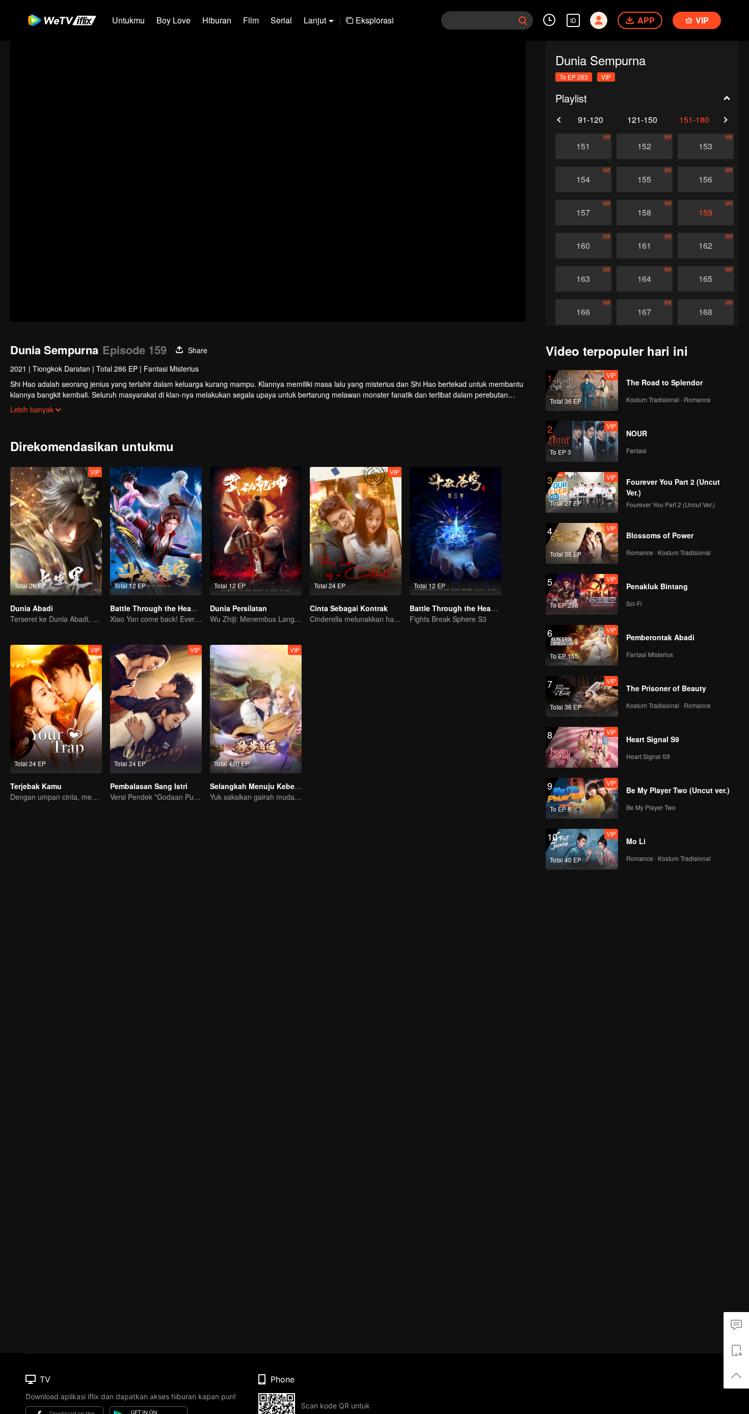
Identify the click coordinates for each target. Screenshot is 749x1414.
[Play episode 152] (645, 146)
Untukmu (128, 20)
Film (251, 20)
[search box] (523, 20)
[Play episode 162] (706, 245)
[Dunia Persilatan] (256, 531)
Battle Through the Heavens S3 (464, 608)
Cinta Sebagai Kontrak (349, 608)
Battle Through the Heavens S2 (164, 608)
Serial (281, 20)
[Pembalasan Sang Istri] (156, 709)
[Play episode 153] (706, 146)
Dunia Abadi (31, 608)
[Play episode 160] (583, 245)
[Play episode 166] (583, 312)
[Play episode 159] (706, 212)
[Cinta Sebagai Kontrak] (356, 531)
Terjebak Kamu (36, 786)
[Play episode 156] (706, 179)
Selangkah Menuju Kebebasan (263, 786)
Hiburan (216, 20)
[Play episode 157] (583, 212)
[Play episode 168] (706, 312)
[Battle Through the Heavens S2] (156, 531)
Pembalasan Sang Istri (149, 786)
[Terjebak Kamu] (56, 709)
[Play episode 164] (645, 279)
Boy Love (173, 20)
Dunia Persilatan (238, 608)
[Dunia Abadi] (56, 531)
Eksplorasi (375, 20)
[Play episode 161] (645, 245)
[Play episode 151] (583, 146)
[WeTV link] (62, 20)
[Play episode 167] (645, 312)
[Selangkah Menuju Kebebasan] (256, 709)
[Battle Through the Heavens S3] (455, 531)
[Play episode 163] (583, 279)
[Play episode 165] (706, 279)
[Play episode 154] (583, 179)
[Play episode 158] (645, 212)
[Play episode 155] (645, 179)
